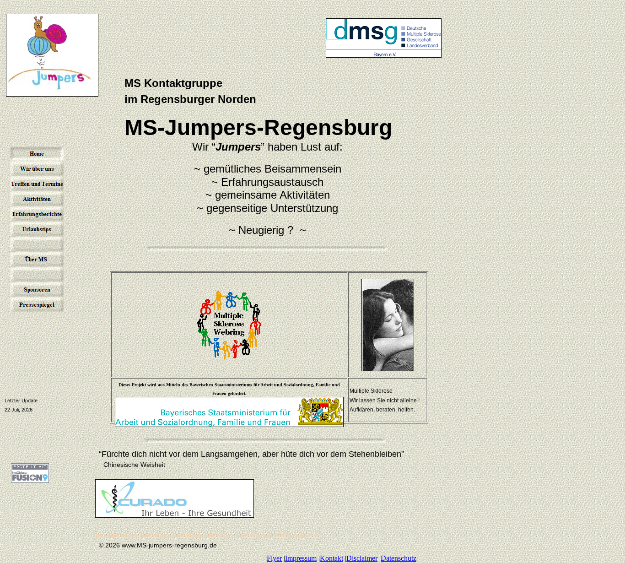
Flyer (274, 558)
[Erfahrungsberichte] (37, 214)
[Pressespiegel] (37, 304)
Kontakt (331, 558)
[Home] (37, 153)
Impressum (301, 558)
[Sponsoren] (37, 289)
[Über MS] (37, 259)
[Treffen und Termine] (37, 183)
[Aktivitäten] (37, 198)
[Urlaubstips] (37, 229)
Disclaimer (361, 558)
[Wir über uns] (37, 168)
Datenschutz (398, 558)
